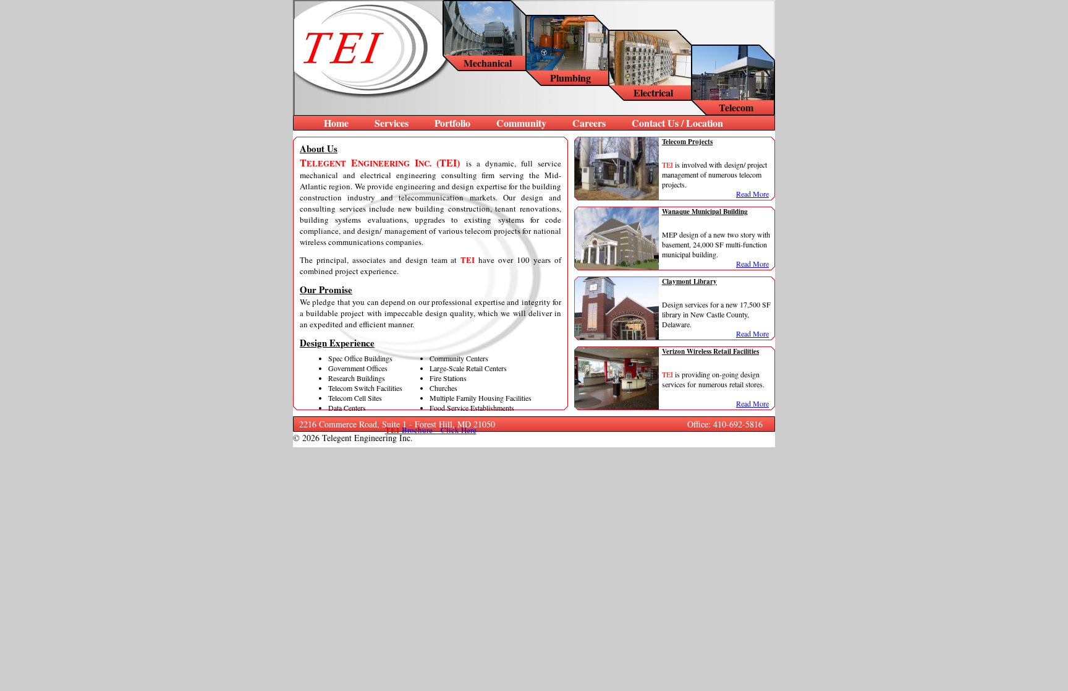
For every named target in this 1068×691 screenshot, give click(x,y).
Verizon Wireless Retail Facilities (710, 351)
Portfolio (452, 123)
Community (521, 123)
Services (392, 123)
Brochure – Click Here (431, 430)
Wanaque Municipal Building (705, 212)
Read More (752, 194)
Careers (589, 123)
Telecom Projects (687, 142)
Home (336, 123)
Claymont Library (689, 281)
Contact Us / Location (677, 123)
